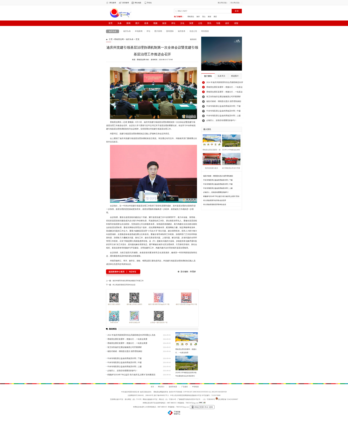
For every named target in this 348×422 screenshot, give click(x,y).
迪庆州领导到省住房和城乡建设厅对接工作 (128, 281)
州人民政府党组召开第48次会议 (214, 204)
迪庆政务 (181, 31)
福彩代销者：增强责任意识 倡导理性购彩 (124, 351)
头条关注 (221, 76)
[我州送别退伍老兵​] (211, 158)
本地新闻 (138, 31)
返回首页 (193, 39)
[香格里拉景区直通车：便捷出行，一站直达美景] (186, 339)
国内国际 (170, 31)
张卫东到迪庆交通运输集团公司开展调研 (124, 347)
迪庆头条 (112, 31)
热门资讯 (208, 76)
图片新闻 (158, 31)
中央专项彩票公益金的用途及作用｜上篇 (124, 367)
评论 (148, 31)
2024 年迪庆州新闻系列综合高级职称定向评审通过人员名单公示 (224, 83)
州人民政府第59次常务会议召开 (214, 200)
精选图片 (235, 76)
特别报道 (205, 31)
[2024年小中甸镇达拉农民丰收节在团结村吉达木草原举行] (186, 363)
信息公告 (193, 31)
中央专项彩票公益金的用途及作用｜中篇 (124, 362)
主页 (111, 39)
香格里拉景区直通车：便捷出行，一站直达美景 (127, 339)
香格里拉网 (119, 39)
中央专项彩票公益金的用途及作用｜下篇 (124, 358)
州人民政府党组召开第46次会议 (124, 285)
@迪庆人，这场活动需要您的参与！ (122, 371)
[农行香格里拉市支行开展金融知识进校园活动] (230, 158)
